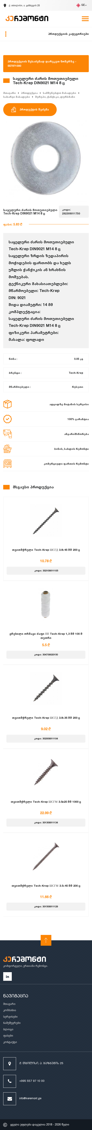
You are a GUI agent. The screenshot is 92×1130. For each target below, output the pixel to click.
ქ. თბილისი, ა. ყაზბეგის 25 (41, 1063)
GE (83, 5)
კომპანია (9, 1010)
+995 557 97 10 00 (32, 1081)
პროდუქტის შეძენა (34, 109)
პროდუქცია (29, 93)
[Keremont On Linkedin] (7, 976)
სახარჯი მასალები (16, 96)
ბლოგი (8, 1029)
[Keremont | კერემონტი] (24, 960)
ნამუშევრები (12, 1023)
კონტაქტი (10, 1042)
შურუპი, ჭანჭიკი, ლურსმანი (55, 96)
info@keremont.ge (30, 1098)
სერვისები (10, 1016)
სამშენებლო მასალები (59, 93)
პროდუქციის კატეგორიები (68, 34)
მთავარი (9, 93)
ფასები (8, 1035)
